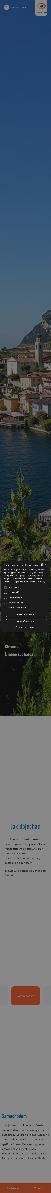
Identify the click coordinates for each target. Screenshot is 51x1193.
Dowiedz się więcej (37, 581)
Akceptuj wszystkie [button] (26, 614)
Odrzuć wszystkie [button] (26, 621)
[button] (25, 627)
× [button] (45, 564)
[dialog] (25, 596)
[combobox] (42, 564)
